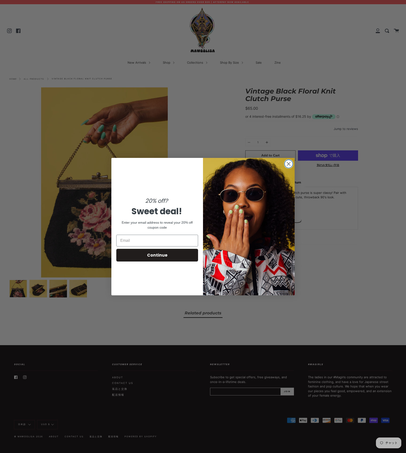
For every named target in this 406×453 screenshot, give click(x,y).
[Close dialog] (289, 164)
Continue (157, 255)
